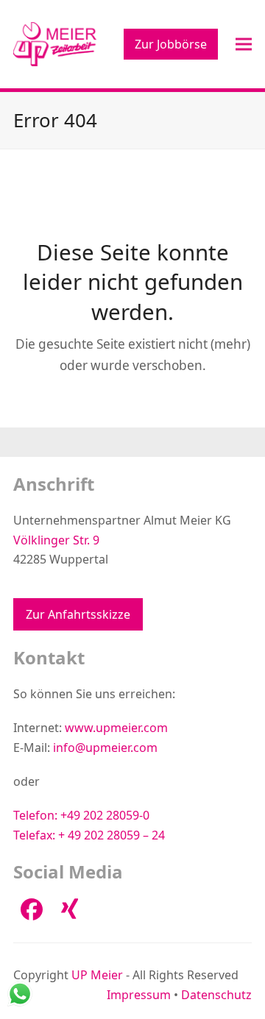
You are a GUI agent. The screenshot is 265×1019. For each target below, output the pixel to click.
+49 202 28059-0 (104, 815)
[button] (244, 44)
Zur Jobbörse (171, 44)
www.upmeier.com (116, 728)
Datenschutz (216, 995)
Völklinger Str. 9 (56, 540)
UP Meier (97, 975)
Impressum (139, 995)
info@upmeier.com (105, 747)
